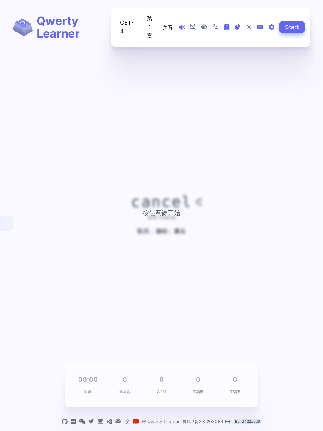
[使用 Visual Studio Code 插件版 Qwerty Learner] (109, 421)
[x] (91, 421)
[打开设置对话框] (271, 27)
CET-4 (127, 27)
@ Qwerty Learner (160, 421)
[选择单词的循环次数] (193, 27)
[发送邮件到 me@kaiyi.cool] (118, 421)
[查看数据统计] (237, 27)
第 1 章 (149, 27)
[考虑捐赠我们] (100, 421)
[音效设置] (182, 27)
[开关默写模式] (204, 27)
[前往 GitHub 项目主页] (65, 421)
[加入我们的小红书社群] (73, 421)
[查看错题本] (227, 27)
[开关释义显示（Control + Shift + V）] (215, 27)
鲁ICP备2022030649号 (207, 421)
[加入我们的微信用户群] (82, 421)
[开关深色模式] (249, 27)
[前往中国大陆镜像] (136, 421)
